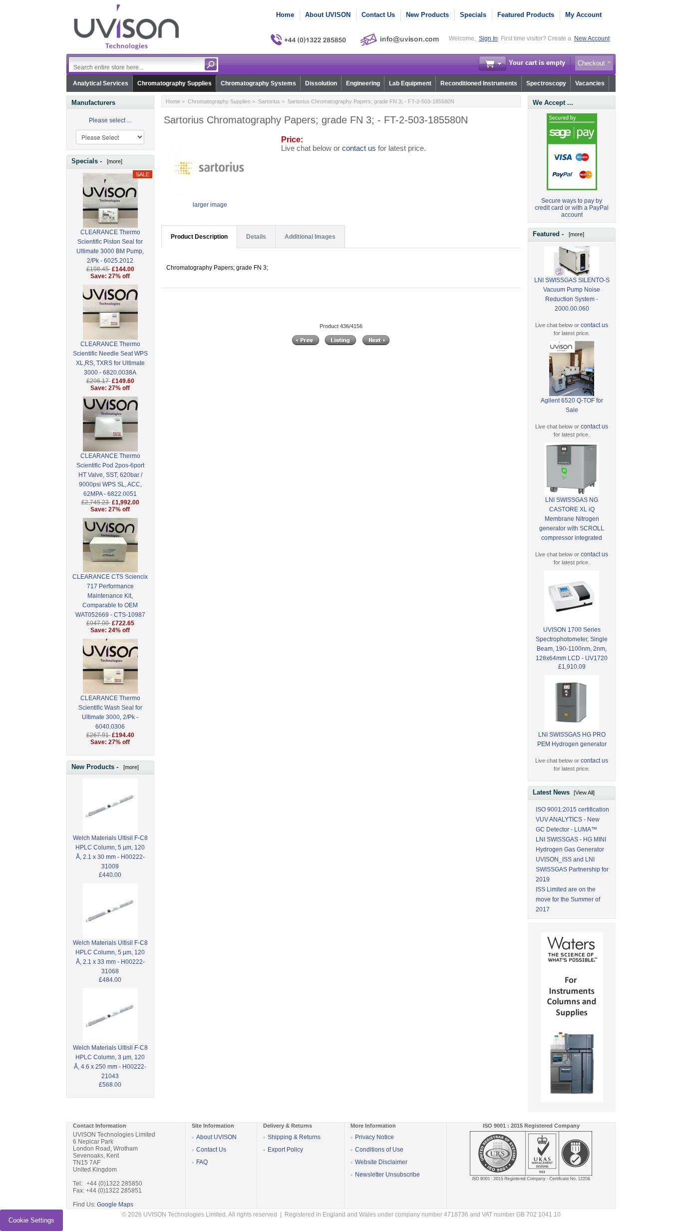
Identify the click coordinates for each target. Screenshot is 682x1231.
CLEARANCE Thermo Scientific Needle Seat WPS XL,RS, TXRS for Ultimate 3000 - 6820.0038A (110, 358)
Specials (473, 14)
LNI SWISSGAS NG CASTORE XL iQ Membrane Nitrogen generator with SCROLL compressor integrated (571, 518)
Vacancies (590, 83)
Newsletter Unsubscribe (387, 1174)
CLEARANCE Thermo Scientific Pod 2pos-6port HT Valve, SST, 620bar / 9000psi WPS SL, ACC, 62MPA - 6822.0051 (110, 474)
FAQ (202, 1162)
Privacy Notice (374, 1137)
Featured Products (525, 14)
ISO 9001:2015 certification (572, 809)
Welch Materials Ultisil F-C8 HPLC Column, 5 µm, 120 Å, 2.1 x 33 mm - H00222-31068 (110, 957)
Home (285, 14)
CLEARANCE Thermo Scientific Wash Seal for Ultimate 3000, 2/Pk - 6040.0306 (110, 712)
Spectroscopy (546, 83)
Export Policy (285, 1149)
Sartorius (269, 101)
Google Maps (115, 1204)
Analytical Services (100, 83)
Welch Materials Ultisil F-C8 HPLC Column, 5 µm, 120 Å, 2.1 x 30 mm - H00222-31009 (110, 852)
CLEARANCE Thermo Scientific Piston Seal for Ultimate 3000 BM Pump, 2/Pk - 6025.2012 (110, 246)
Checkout (591, 63)
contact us (359, 148)
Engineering (363, 83)
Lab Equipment (410, 83)
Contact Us (378, 14)
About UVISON (327, 14)
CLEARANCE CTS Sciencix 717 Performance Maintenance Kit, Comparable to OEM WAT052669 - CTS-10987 (110, 595)
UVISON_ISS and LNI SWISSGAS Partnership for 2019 (572, 869)
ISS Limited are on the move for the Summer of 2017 (568, 899)
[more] (113, 161)
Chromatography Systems (258, 83)
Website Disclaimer (381, 1162)
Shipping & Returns (294, 1137)
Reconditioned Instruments (478, 83)
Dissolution (321, 83)
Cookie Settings (31, 1220)
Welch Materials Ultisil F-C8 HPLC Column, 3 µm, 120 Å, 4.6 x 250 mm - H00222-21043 (110, 1062)
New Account (592, 38)
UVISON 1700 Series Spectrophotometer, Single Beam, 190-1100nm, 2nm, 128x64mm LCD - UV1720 (572, 644)
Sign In (488, 38)
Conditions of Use (379, 1149)
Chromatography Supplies (174, 83)
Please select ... (110, 120)
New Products (427, 14)
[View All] (584, 793)
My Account (583, 14)
